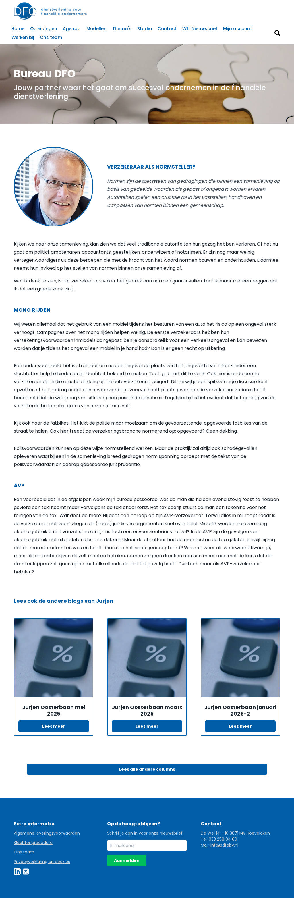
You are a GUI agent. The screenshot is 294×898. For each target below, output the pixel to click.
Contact (167, 29)
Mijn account (237, 29)
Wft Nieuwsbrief (199, 29)
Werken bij (22, 37)
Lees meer (53, 726)
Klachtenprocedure (33, 842)
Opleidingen (43, 29)
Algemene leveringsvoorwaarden (47, 833)
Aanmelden (127, 860)
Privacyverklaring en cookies (42, 861)
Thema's (121, 29)
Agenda (72, 29)
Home (17, 29)
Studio (144, 29)
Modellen (96, 29)
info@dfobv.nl (224, 845)
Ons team (51, 37)
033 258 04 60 (223, 839)
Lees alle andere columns (147, 769)
